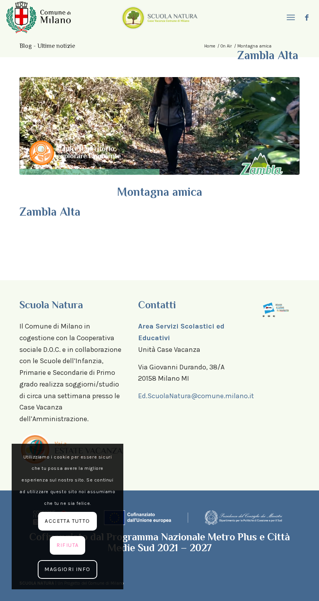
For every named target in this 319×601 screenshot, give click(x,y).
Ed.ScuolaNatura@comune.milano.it (196, 396)
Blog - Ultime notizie (47, 45)
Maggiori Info (67, 569)
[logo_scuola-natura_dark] (159, 17)
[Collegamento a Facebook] (307, 17)
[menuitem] (290, 17)
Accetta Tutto (67, 521)
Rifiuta (67, 545)
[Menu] (290, 17)
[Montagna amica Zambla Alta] (159, 126)
